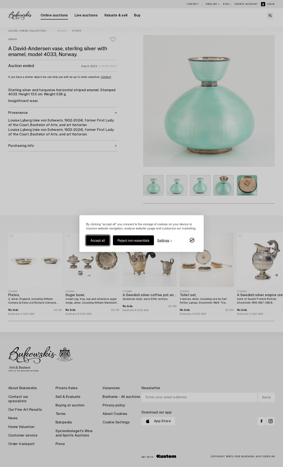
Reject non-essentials (133, 240)
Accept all (98, 240)
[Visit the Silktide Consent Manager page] (192, 240)
